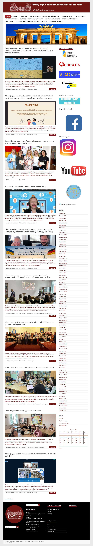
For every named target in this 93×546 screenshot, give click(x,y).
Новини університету (68, 204)
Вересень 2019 (63, 405)
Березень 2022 (63, 334)
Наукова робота (79, 16)
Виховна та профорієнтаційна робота (37, 21)
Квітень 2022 (62, 332)
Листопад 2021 (63, 344)
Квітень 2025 (62, 246)
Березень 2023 (63, 306)
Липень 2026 (62, 213)
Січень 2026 (62, 227)
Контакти (59, 21)
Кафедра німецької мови (12, 89)
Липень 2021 (62, 353)
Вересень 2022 (63, 320)
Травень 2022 (62, 329)
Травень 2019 (62, 410)
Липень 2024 (62, 268)
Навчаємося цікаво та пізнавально (44, 313)
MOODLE (50, 511)
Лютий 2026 (62, 225)
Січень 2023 (62, 310)
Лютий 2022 (62, 336)
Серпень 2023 (62, 294)
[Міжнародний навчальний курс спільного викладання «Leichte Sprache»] (30, 459)
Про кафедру (14, 16)
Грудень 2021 (62, 341)
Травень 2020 (62, 386)
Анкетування (9, 21)
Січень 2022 (62, 339)
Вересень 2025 (63, 237)
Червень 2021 (62, 355)
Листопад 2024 (63, 258)
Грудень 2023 (62, 284)
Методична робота (67, 16)
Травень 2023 (62, 301)
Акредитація (52, 21)
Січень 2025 (62, 253)
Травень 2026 (62, 218)
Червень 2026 (62, 215)
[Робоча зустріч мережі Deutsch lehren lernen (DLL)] (30, 190)
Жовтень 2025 (63, 234)
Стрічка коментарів (64, 423)
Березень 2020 (63, 391)
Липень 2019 (62, 408)
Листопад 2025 (63, 232)
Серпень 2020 (62, 379)
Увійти (61, 418)
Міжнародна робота (32, 89)
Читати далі (52, 89)
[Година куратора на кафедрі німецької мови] (30, 414)
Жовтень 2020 (63, 374)
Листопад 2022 (63, 315)
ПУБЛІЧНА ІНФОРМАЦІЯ (53, 509)
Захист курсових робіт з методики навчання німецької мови (29, 367)
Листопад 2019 (63, 401)
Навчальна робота (35, 16)
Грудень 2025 (62, 230)
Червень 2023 (62, 298)
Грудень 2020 (62, 370)
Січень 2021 (62, 367)
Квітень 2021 (62, 360)
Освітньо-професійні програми (50, 16)
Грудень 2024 (62, 256)
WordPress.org (63, 425)
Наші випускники (21, 21)
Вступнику (24, 16)
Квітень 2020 (62, 389)
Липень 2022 (62, 325)
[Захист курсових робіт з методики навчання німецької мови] (30, 371)
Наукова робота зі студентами (42, 404)
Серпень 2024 (62, 265)
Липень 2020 (62, 382)
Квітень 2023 (62, 303)
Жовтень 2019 (63, 403)
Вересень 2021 (63, 348)
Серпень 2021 (62, 351)
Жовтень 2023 (63, 289)
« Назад (9, 498)
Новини (8, 16)
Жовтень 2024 (63, 260)
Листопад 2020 (63, 372)
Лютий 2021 (62, 365)
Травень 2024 (62, 272)
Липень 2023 (62, 296)
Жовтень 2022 (63, 317)
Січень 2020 (62, 396)
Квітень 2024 (62, 275)
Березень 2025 (63, 249)
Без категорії (30, 179)
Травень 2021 (62, 358)
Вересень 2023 (63, 291)
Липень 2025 (62, 239)
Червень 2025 (62, 241)
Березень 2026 (63, 222)
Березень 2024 (63, 277)
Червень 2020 (62, 384)
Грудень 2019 (62, 398)
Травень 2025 (62, 244)
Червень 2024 (62, 270)
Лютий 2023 (62, 308)
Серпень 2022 (62, 322)
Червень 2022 (62, 327)
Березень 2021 (63, 363)
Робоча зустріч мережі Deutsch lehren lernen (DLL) (25, 186)
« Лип (60, 448)
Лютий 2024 (62, 279)
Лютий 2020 (62, 393)
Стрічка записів (63, 420)
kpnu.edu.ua (32, 529)
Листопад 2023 (63, 287)
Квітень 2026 (62, 220)
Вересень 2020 (63, 377)
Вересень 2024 (63, 263)
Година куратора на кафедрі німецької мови (23, 411)
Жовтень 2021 (63, 346)
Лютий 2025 (62, 251)
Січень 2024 (62, 282)
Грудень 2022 (62, 313)
